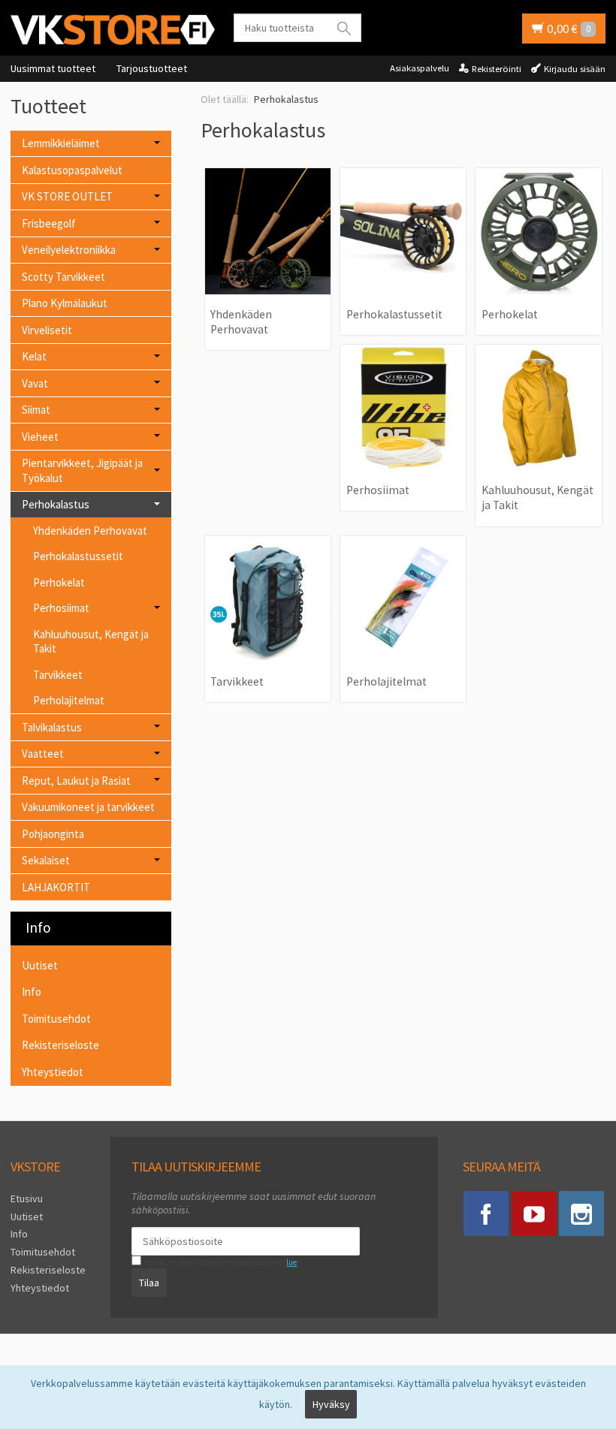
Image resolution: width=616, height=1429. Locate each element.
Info (31, 991)
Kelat (34, 356)
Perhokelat (59, 582)
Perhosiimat (61, 608)
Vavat (35, 383)
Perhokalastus (55, 504)
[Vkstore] (112, 29)
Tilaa (149, 1282)
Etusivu (27, 1198)
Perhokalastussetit (78, 556)
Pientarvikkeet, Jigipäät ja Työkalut (82, 470)
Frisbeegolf (49, 223)
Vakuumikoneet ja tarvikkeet (88, 807)
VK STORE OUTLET (67, 196)
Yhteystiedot (52, 1072)
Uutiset (40, 965)
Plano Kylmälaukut (64, 303)
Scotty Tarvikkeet (63, 277)
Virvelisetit (47, 330)
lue (291, 1262)
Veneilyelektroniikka (69, 250)
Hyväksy (331, 1404)
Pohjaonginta (53, 834)
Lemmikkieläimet (61, 143)
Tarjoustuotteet (151, 68)
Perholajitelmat (68, 700)
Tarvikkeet (58, 675)
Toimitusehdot (56, 1018)
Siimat (36, 409)
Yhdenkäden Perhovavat (90, 530)
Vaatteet (43, 753)
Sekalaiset (46, 860)
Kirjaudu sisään (574, 68)
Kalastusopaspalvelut (72, 170)
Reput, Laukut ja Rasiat (76, 780)
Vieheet (40, 437)
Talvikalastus (52, 727)
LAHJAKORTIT (56, 887)
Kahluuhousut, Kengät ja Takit (91, 641)
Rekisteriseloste (60, 1045)
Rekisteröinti (496, 68)
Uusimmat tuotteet (53, 68)
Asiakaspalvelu (419, 68)
